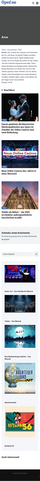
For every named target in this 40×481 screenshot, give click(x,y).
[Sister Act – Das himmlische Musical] (20, 274)
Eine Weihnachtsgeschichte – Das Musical (18, 358)
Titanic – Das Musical (13, 321)
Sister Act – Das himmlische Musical (19, 291)
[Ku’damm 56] (20, 421)
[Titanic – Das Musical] (20, 304)
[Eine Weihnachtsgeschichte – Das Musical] (20, 336)
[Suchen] (36, 254)
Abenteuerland (10, 403)
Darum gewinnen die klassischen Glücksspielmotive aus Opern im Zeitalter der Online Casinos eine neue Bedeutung (18, 128)
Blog (4, 120)
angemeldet (13, 236)
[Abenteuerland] (20, 378)
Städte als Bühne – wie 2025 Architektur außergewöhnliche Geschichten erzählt (17, 215)
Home (4, 50)
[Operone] (9, 3)
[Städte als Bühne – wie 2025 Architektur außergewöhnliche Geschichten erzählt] (20, 195)
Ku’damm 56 (9, 446)
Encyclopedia (12, 50)
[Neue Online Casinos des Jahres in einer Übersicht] (20, 154)
